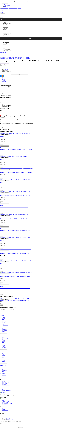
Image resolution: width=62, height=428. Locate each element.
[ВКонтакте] (1, 76)
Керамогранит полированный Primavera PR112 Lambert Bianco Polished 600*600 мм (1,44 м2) (15, 276)
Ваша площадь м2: (3, 73)
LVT (3, 343)
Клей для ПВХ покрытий (6, 390)
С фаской (3, 346)
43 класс (3, 359)
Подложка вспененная (6, 389)
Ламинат (2, 315)
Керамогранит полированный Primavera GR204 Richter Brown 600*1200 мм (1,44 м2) (14, 218)
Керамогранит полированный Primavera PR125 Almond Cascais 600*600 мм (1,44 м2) (14, 207)
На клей (3, 355)
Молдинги (4, 384)
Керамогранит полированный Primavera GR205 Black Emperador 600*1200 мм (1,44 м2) (14, 300)
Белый (3, 328)
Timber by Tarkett (5, 338)
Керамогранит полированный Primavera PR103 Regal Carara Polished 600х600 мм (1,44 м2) (15, 253)
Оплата (3, 80)
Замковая (3, 340)
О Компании (4, 400)
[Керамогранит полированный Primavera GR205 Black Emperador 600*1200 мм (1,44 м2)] (15, 58)
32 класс (3, 318)
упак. (10, 74)
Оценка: (1, 116)
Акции (3, 409)
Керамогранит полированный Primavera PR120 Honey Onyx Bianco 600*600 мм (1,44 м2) (15, 195)
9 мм (3, 324)
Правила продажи (5, 404)
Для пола (3, 361)
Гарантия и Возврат (5, 402)
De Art (3, 339)
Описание (4, 78)
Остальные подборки (4, 363)
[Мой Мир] (3, 76)
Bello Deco (4, 375)
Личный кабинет (7, 4)
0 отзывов (2, 63)
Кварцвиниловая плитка (5, 351)
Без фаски (4, 347)
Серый (3, 331)
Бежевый (3, 327)
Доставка (3, 79)
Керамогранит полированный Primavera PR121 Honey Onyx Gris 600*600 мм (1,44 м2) (14, 241)
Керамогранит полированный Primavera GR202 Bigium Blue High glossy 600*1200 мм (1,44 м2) (16, 149)
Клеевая (3, 341)
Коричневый (4, 329)
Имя (1, 110)
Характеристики (5, 77)
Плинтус (3, 381)
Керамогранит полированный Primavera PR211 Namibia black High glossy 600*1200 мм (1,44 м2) (16, 172)
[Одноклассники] (2, 76)
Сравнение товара (5, 410)
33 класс (3, 317)
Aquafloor (3, 336)
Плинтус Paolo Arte (5, 383)
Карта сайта (4, 411)
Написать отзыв (6, 63)
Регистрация (4, 9)
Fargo (3, 352)
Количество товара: (3, 74)
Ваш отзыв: (2, 114)
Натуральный (4, 330)
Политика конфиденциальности (7, 403)
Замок (3, 354)
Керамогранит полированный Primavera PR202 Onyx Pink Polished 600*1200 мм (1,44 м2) (15, 230)
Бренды (3, 408)
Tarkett (3, 337)
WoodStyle (4, 322)
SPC (3, 342)
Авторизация (4, 10)
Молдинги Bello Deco (5, 385)
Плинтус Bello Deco (5, 382)
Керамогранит (3, 365)
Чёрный (3, 371)
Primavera (6, 69)
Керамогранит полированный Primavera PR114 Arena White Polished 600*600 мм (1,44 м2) (15, 288)
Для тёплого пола (5, 325)
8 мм (3, 319)
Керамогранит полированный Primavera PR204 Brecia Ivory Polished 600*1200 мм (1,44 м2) (15, 137)
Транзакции (6, 6)
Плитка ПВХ (3, 335)
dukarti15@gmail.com (8, 418)
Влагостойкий (4, 321)
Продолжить (2, 117)
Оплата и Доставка (5, 401)
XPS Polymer (4, 377)
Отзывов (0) (4, 81)
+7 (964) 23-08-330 (3, 52)
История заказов (7, 5)
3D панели (2, 373)
